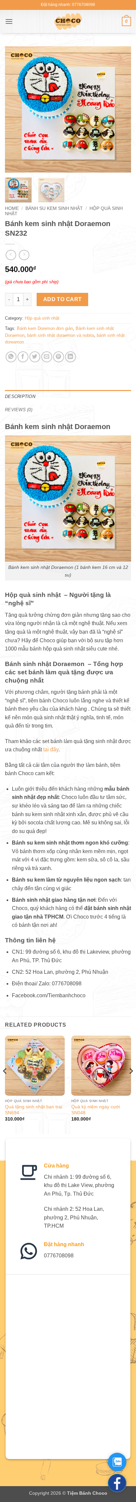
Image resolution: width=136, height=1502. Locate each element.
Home (12, 208)
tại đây (50, 749)
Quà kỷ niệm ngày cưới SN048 (95, 1109)
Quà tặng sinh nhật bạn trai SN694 (33, 1109)
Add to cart (62, 299)
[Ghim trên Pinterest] (58, 356)
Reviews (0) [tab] (18, 409)
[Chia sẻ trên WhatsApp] (11, 356)
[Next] (120, 109)
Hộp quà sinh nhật (42, 318)
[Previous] (16, 109)
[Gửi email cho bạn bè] (46, 356)
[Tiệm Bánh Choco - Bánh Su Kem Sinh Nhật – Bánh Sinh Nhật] (68, 21)
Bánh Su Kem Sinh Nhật (54, 208)
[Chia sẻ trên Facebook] (22, 356)
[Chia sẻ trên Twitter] (34, 356)
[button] (9, 21)
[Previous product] (24, 255)
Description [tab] (20, 396)
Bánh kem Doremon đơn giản (45, 328)
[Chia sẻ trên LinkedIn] (70, 356)
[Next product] (11, 255)
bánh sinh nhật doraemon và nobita (60, 335)
